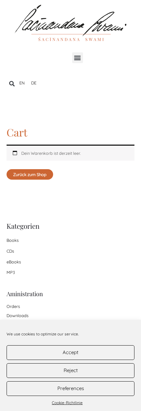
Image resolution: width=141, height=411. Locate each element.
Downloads (18, 315)
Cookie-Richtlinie (67, 402)
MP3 (11, 272)
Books (13, 240)
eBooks (14, 261)
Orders (13, 306)
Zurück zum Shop (30, 174)
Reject (71, 370)
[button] (77, 57)
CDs (10, 251)
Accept (70, 352)
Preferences (70, 388)
